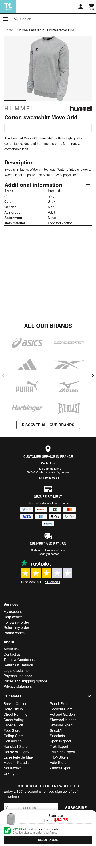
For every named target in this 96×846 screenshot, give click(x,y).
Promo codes (14, 632)
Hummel (19, 108)
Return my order (16, 627)
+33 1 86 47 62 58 (48, 477)
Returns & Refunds (19, 665)
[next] (93, 375)
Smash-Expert (61, 725)
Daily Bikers (13, 708)
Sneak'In (57, 730)
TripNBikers (59, 757)
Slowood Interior (63, 719)
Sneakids (57, 735)
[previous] (3, 375)
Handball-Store (16, 746)
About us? (12, 648)
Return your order (48, 554)
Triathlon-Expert (62, 751)
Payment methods (18, 675)
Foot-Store (12, 730)
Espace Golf (13, 725)
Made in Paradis (16, 762)
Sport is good (60, 741)
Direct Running (15, 714)
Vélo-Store (58, 762)
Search (25, 18)
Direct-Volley (14, 719)
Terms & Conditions (19, 659)
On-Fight (10, 773)
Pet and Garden (62, 714)
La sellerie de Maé (18, 757)
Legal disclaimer (17, 670)
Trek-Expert (59, 746)
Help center (13, 616)
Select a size (48, 840)
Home (8, 30)
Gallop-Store (14, 735)
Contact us (48, 463)
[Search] (16, 19)
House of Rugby (16, 751)
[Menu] (5, 19)
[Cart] (91, 6)
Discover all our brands (48, 424)
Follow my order (16, 622)
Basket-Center (15, 703)
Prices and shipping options (26, 681)
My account (13, 611)
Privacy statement (18, 686)
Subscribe (76, 807)
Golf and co (13, 741)
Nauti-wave (13, 767)
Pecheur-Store (61, 708)
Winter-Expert (60, 767)
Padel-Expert (60, 703)
